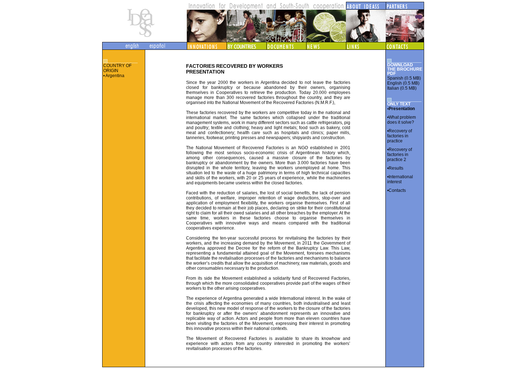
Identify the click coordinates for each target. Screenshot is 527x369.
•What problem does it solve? (401, 120)
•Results (395, 168)
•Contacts (396, 190)
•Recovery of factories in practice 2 (399, 154)
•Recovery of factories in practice (399, 135)
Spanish (395, 78)
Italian (393, 88)
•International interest (400, 179)
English (394, 83)
